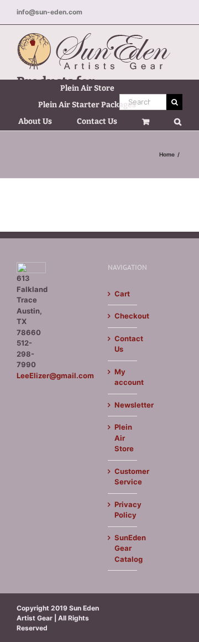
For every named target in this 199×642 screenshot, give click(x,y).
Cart (122, 293)
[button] (177, 121)
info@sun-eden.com (49, 12)
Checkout (123, 315)
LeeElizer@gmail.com (55, 375)
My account (123, 377)
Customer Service (123, 477)
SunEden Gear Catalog (123, 548)
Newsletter (123, 404)
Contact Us (123, 344)
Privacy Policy (123, 510)
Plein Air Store (123, 437)
